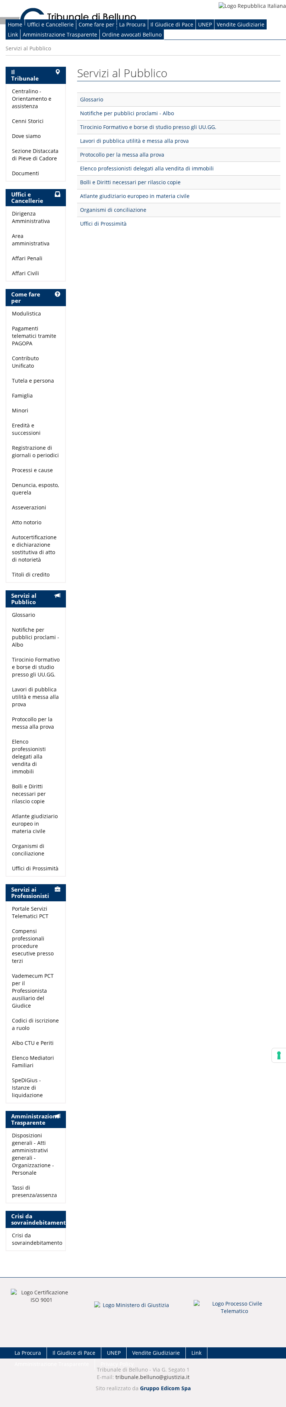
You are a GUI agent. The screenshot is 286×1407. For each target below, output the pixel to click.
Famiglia (22, 395)
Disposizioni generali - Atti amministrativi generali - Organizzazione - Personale (33, 1154)
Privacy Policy (117, 1363)
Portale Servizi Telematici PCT (30, 912)
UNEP (205, 24)
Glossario (91, 99)
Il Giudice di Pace (171, 24)
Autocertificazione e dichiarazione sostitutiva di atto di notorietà (34, 548)
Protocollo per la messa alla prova (122, 154)
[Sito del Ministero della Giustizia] (133, 1309)
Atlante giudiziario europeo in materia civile (135, 196)
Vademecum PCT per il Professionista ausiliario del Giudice (33, 990)
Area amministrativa (31, 239)
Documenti (25, 173)
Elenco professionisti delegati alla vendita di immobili (147, 168)
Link (13, 34)
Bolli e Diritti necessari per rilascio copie (130, 182)
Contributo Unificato (25, 362)
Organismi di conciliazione (113, 209)
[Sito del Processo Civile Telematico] (234, 1309)
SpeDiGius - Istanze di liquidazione (27, 1088)
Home (15, 24)
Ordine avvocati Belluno (132, 34)
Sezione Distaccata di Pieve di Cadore (35, 154)
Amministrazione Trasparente (60, 34)
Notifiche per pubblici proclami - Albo (127, 113)
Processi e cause (32, 470)
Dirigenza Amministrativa (31, 217)
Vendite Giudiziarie (240, 24)
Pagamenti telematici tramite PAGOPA (34, 336)
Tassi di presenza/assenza (34, 1191)
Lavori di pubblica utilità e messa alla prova (134, 140)
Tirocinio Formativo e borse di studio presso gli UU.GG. (148, 127)
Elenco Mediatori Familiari (33, 1061)
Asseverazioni (29, 507)
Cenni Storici (28, 121)
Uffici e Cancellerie (50, 24)
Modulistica (26, 313)
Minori (20, 410)
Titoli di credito (31, 574)
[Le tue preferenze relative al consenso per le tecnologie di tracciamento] (279, 1055)
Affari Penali (27, 258)
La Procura (132, 24)
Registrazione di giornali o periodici (35, 451)
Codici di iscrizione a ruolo (35, 1024)
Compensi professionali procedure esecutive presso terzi (33, 945)
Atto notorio (26, 522)
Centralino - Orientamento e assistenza (31, 99)
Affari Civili (25, 273)
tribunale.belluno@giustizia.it (152, 1377)
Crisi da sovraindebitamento (36, 1239)
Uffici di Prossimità (103, 223)
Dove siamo (26, 135)
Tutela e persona (33, 380)
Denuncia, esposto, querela (35, 488)
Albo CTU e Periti (33, 1042)
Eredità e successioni (26, 429)
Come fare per (96, 24)
